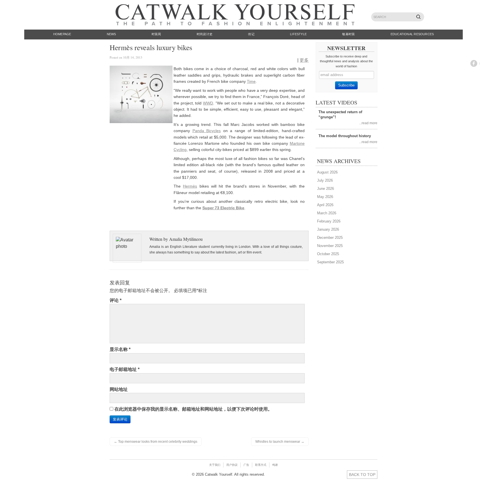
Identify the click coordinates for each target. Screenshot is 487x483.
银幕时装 (348, 34)
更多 (304, 60)
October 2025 (328, 254)
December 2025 (330, 237)
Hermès (190, 186)
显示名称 (120, 349)
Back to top (362, 474)
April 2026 (325, 205)
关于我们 (214, 464)
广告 (246, 464)
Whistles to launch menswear (279, 442)
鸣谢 (275, 464)
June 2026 (325, 188)
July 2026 (325, 180)
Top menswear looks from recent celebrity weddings (155, 442)
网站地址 (119, 389)
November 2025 (330, 246)
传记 (251, 34)
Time (251, 81)
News (111, 34)
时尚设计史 (204, 34)
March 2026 (326, 213)
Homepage (62, 34)
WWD (208, 103)
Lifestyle (298, 34)
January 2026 (328, 229)
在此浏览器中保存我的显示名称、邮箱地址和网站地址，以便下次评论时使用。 (193, 409)
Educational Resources (412, 34)
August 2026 (327, 172)
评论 (115, 300)
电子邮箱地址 (125, 369)
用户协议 (232, 464)
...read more (368, 123)
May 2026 (325, 197)
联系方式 (260, 464)
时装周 (156, 34)
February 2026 (328, 221)
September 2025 (330, 262)
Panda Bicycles (206, 130)
